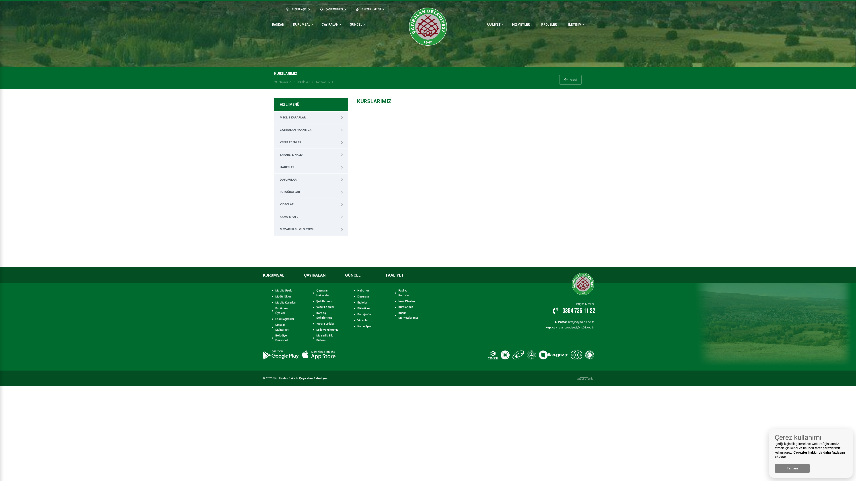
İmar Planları (406, 301)
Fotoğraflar (290, 192)
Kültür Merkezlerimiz (408, 315)
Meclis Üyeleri (284, 290)
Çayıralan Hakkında (295, 129)
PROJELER (549, 24)
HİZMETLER (521, 24)
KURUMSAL (301, 24)
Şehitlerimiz (324, 301)
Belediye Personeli (281, 338)
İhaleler (362, 302)
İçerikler (303, 81)
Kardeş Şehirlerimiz (324, 315)
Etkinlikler (363, 308)
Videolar (287, 204)
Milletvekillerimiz (326, 329)
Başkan (278, 24)
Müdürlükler (283, 296)
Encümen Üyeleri (281, 311)
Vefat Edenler (290, 142)
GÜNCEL (356, 24)
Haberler (287, 167)
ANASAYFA (284, 81)
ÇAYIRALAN (330, 24)
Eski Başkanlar (284, 319)
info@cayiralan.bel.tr (574, 322)
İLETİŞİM (575, 24)
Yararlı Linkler (291, 154)
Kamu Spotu (289, 216)
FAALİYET (494, 24)
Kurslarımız (324, 81)
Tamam (792, 468)
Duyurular (288, 179)
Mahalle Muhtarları (281, 327)
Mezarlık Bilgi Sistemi (297, 229)
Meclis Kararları (293, 117)
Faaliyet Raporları (404, 293)
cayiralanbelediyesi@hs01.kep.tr (569, 327)
